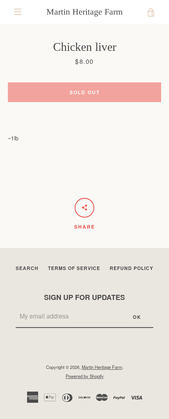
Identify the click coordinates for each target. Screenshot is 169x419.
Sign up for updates (84, 297)
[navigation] (18, 12)
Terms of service (74, 268)
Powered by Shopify (85, 376)
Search (27, 268)
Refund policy (131, 268)
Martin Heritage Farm (84, 12)
